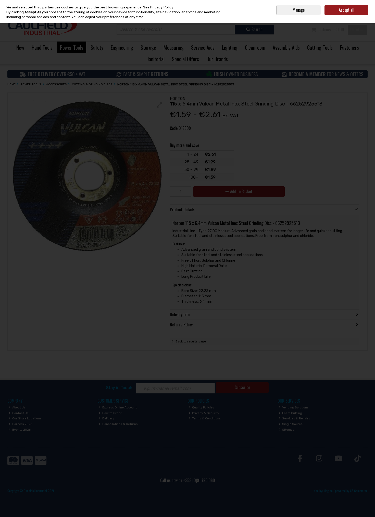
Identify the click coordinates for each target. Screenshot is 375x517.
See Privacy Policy (158, 7)
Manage (299, 10)
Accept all (346, 10)
